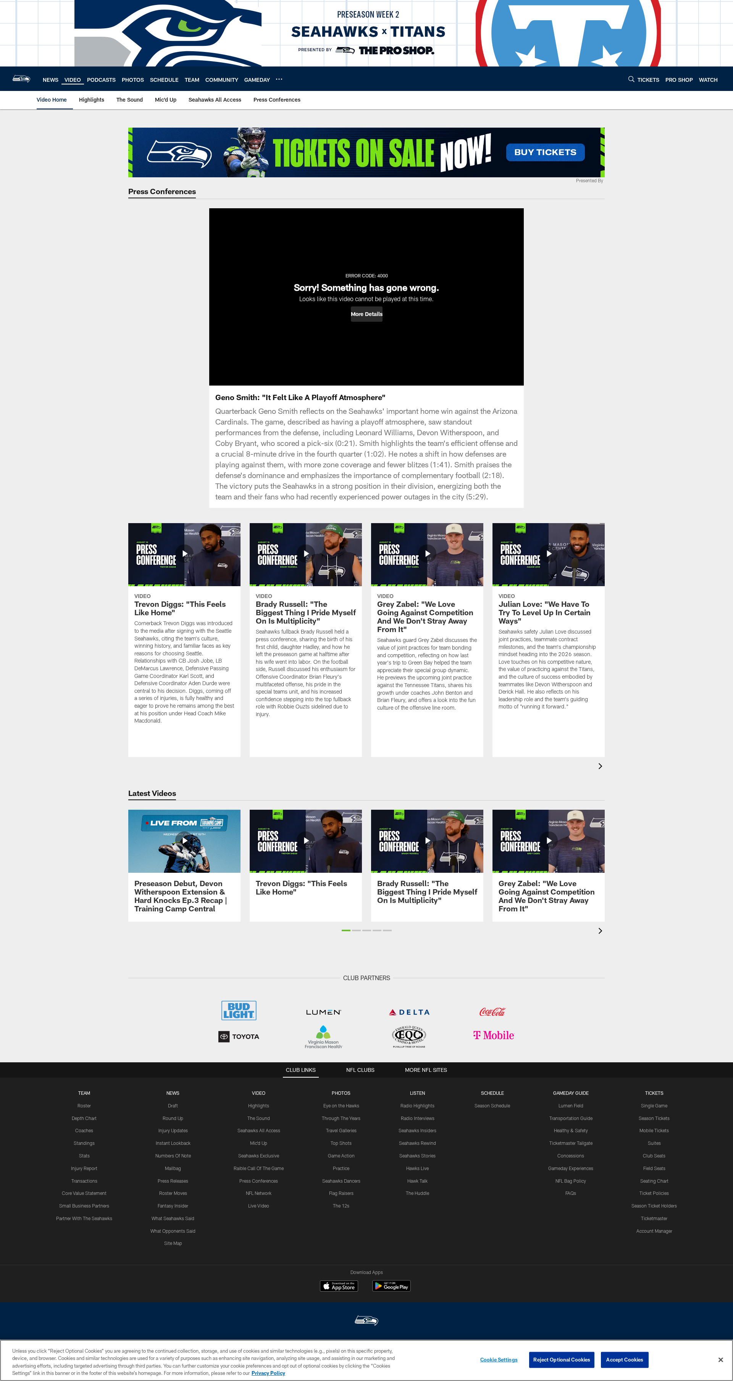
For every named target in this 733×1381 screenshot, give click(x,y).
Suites (654, 1143)
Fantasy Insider (173, 1205)
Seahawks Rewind (417, 1143)
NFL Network (258, 1193)
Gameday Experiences (570, 1168)
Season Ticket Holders (654, 1205)
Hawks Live (417, 1168)
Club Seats (654, 1155)
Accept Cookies (624, 1360)
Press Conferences (258, 1180)
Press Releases (173, 1180)
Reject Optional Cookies (561, 1360)
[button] (367, 314)
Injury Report (84, 1168)
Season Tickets (654, 1118)
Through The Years (341, 1118)
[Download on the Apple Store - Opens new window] (339, 1287)
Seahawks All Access (258, 1130)
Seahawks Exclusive (258, 1155)
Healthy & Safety (571, 1130)
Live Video (258, 1205)
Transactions (84, 1180)
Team (84, 1093)
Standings (84, 1143)
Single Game (654, 1105)
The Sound (258, 1118)
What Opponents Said (172, 1230)
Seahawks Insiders (417, 1130)
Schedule (492, 1093)
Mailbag (173, 1168)
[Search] (631, 79)
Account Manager (654, 1230)
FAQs (570, 1193)
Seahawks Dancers (341, 1180)
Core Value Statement (84, 1193)
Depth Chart (84, 1118)
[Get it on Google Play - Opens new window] (391, 1290)
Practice (341, 1168)
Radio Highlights (417, 1105)
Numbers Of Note (173, 1155)
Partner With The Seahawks (84, 1218)
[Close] (720, 1359)
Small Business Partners (84, 1205)
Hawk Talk (417, 1180)
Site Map (173, 1243)
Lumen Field (571, 1105)
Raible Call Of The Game (259, 1168)
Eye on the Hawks (341, 1105)
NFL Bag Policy (570, 1180)
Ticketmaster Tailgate (571, 1143)
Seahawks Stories (417, 1155)
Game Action (341, 1155)
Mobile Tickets (654, 1130)
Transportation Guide (571, 1118)
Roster (84, 1105)
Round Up (173, 1118)
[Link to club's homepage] (21, 79)
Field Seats (654, 1168)
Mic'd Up (258, 1143)
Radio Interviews (417, 1118)
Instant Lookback (173, 1143)
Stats (84, 1155)
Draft (173, 1105)
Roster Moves (173, 1193)
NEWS (172, 1093)
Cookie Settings (499, 1360)
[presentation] (602, 767)
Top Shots (341, 1143)
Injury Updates (173, 1130)
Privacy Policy (268, 1373)
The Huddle (417, 1193)
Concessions (570, 1155)
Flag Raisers (341, 1193)
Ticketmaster (654, 1218)
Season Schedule (492, 1105)
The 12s (341, 1205)
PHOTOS (341, 1093)
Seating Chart (654, 1180)
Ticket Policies (654, 1193)
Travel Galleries (341, 1130)
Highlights (258, 1105)
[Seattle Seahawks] (366, 1321)
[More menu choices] (279, 79)
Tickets (654, 1093)
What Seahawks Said (173, 1218)
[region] (366, 1360)
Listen (417, 1093)
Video (258, 1093)
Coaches (84, 1130)
